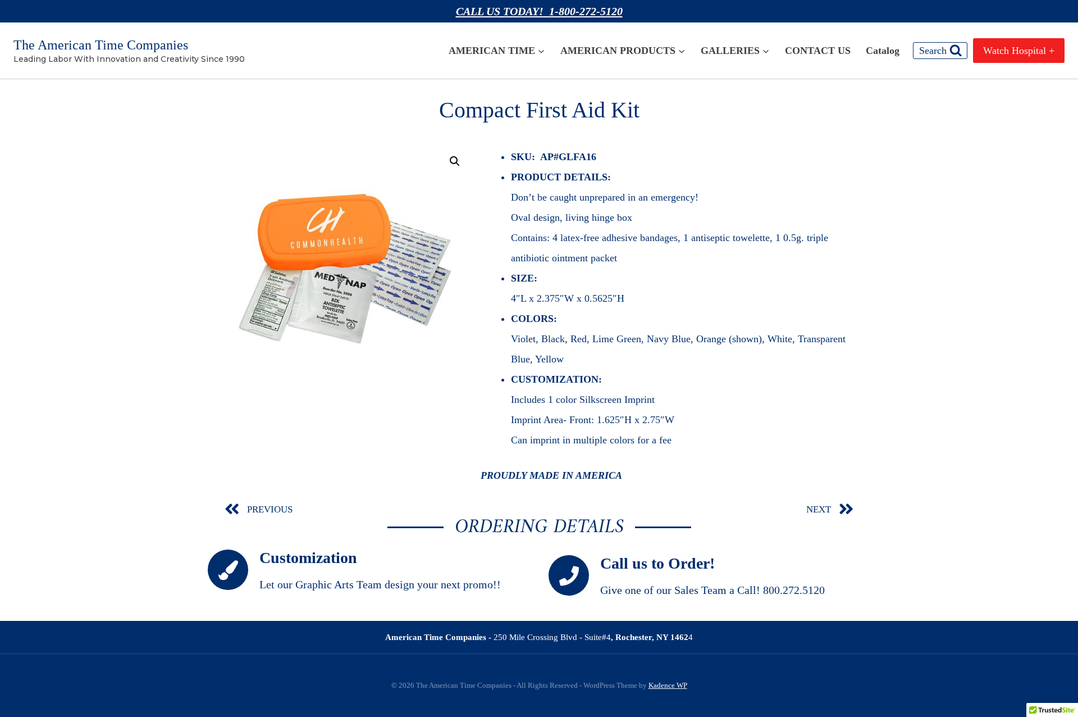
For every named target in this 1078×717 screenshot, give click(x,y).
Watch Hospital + (1018, 50)
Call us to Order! (657, 563)
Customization (308, 557)
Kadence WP (667, 685)
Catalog (882, 50)
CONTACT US (818, 50)
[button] (455, 161)
